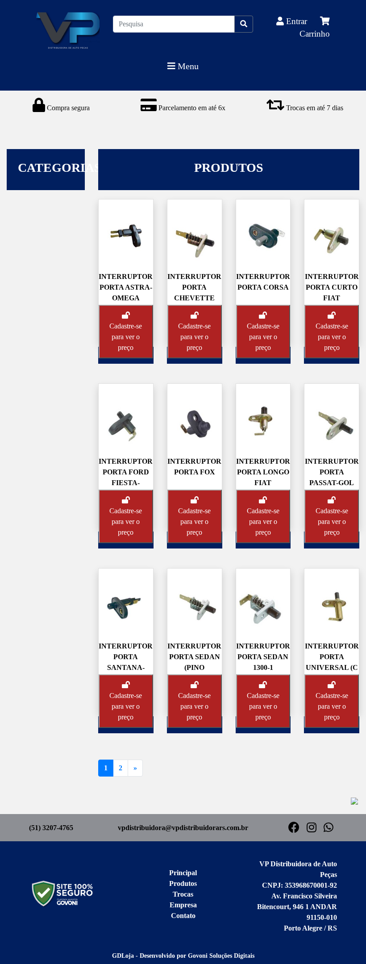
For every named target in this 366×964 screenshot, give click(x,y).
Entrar (296, 21)
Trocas (183, 894)
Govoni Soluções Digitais (221, 955)
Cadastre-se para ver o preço (125, 336)
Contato (183, 915)
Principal (183, 873)
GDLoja (123, 955)
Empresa (183, 905)
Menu (187, 66)
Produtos (183, 883)
